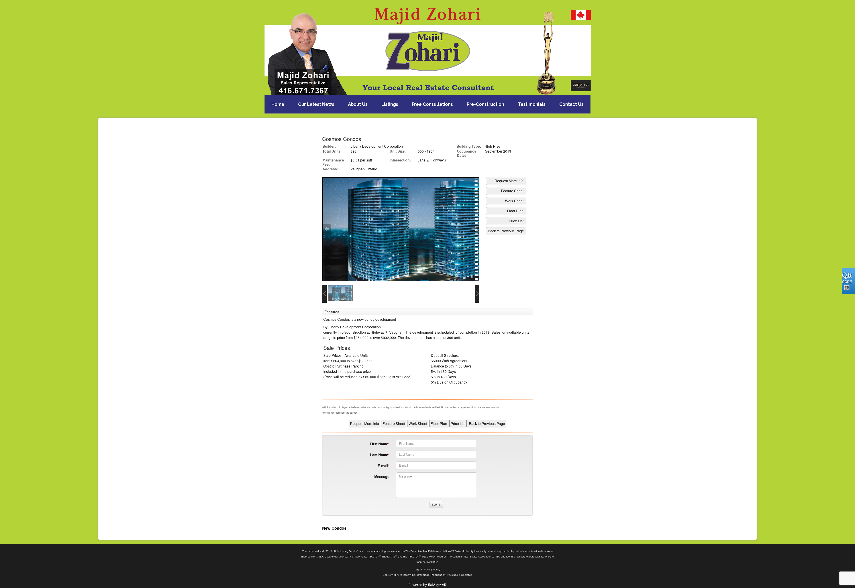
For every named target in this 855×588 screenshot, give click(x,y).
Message (381, 476)
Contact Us (571, 104)
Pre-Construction (485, 104)
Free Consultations (432, 104)
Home (277, 104)
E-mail (383, 465)
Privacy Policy (432, 569)
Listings (389, 104)
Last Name (379, 454)
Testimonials (532, 104)
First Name (379, 443)
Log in (418, 569)
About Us (358, 104)
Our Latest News (316, 104)
